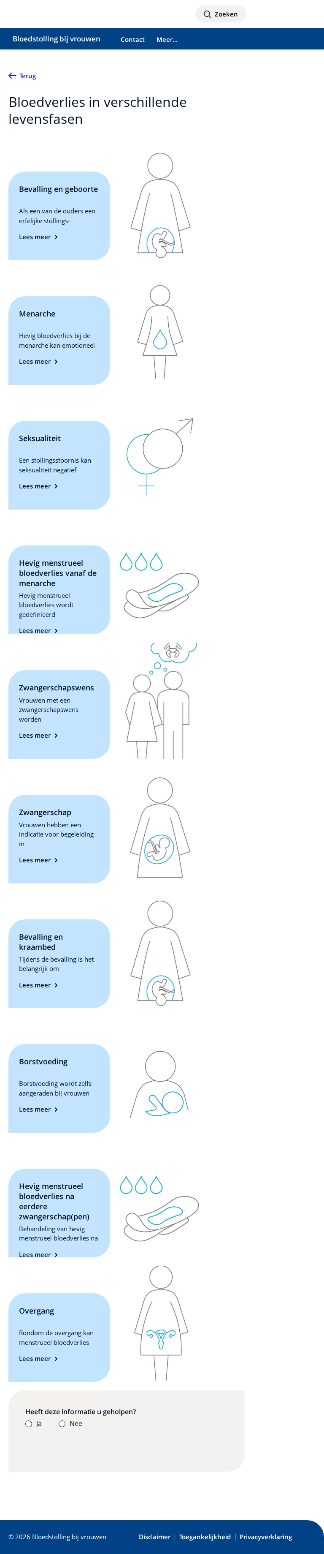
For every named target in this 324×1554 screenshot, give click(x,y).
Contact (133, 39)
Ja (39, 1423)
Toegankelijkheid (205, 1537)
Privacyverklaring (266, 1537)
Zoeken (225, 14)
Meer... (167, 39)
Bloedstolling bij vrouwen (56, 39)
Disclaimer (154, 1537)
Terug (27, 75)
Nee (76, 1423)
